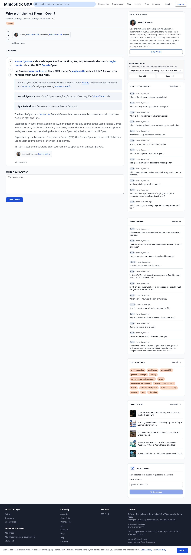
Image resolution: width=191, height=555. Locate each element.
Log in (168, 4)
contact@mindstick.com (138, 539)
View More (174, 86)
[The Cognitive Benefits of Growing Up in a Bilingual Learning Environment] (133, 423)
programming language (164, 383)
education (153, 392)
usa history (152, 370)
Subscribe (157, 492)
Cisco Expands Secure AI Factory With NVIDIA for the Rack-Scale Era (159, 413)
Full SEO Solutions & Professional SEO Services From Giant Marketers (155, 233)
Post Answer (14, 199)
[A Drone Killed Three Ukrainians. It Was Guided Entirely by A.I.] (133, 433)
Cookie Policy (146, 550)
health (133, 388)
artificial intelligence (149, 388)
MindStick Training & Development (20, 537)
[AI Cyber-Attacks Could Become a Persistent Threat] (133, 453)
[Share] (53, 18)
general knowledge (138, 374)
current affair (166, 370)
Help (62, 537)
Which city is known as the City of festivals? (148, 299)
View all (175, 221)
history (85, 82)
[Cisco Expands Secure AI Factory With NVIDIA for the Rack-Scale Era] (133, 413)
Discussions (103, 4)
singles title (78, 71)
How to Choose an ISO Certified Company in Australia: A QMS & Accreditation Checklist (157, 443)
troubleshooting (137, 370)
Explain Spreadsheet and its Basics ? (145, 265)
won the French (38, 71)
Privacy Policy (160, 550)
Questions (9, 518)
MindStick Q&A (18, 4)
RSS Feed (105, 514)
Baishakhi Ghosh (32, 35)
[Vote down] (8, 39)
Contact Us (65, 518)
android (134, 392)
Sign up (180, 4)
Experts (137, 4)
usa (143, 392)
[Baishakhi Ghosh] (16, 34)
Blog (129, 4)
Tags (147, 4)
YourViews (9, 541)
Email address (136, 479)
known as (45, 114)
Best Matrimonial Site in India (143, 327)
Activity (8, 514)
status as (26, 86)
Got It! (182, 550)
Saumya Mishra (44, 154)
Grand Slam (99, 96)
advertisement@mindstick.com (141, 542)
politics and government (140, 383)
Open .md (170, 76)
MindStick (9, 533)
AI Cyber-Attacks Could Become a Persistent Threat (160, 453)
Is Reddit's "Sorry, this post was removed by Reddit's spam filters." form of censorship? (155, 276)
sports (10, 23)
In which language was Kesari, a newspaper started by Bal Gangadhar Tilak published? (155, 288)
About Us (64, 514)
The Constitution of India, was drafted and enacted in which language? (156, 245)
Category (156, 4)
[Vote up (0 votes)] (8, 31)
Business (64, 541)
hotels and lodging (168, 388)
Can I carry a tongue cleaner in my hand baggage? (152, 256)
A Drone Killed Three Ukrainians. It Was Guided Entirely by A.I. (158, 433)
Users (62, 534)
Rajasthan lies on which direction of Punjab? (149, 336)
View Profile (156, 52)
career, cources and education (142, 379)
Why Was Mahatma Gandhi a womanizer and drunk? (152, 317)
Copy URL (142, 76)
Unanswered (117, 4)
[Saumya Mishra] (18, 154)
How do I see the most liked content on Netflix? (150, 308)
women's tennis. (63, 86)
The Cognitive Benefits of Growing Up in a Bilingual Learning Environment (160, 423)
